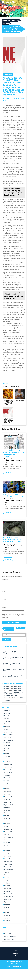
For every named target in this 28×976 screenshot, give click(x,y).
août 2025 (7, 743)
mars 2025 (7, 756)
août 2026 (7, 710)
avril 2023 (7, 818)
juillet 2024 (7, 778)
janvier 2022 (7, 859)
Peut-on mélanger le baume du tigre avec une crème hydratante (13, 675)
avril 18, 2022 (10, 499)
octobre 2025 (7, 737)
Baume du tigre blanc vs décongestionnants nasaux (10, 652)
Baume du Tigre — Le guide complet (8, 8)
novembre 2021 (8, 864)
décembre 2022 (8, 829)
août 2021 (7, 872)
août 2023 (7, 807)
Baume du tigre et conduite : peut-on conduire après (13, 658)
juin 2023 (6, 813)
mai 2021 (6, 880)
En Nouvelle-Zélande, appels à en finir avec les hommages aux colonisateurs (14, 453)
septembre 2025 (8, 740)
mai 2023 (6, 815)
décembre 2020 (8, 894)
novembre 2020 (8, 896)
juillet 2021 (7, 875)
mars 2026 (7, 724)
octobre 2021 (7, 867)
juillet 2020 (7, 907)
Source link (5, 383)
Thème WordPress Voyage (13, 961)
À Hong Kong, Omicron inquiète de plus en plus (13, 495)
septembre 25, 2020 (12, 544)
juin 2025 (6, 748)
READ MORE (9, 472)
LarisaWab (7, 686)
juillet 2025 (7, 745)
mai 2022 (6, 848)
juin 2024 (6, 780)
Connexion (7, 931)
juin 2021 (6, 877)
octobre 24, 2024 (10, 98)
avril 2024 (7, 786)
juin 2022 (6, 845)
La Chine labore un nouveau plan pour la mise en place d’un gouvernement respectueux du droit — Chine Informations (13, 693)
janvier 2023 (7, 826)
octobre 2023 (7, 802)
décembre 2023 (8, 797)
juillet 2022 (7, 842)
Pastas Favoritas (18, 686)
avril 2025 (7, 753)
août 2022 (7, 840)
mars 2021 (7, 885)
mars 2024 (7, 788)
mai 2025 (6, 751)
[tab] (25, 8)
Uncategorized (6, 23)
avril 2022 (7, 850)
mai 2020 (6, 912)
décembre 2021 (8, 861)
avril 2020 (7, 915)
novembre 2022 (8, 832)
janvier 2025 (7, 761)
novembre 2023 (8, 799)
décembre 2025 (8, 732)
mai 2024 (6, 783)
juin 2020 (6, 910)
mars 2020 (7, 918)
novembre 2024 (8, 767)
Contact (15, 955)
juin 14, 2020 (10, 459)
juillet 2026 (7, 713)
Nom (3, 591)
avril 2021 (7, 883)
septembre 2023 (8, 805)
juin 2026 (6, 716)
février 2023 (7, 823)
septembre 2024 (8, 772)
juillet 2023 (7, 810)
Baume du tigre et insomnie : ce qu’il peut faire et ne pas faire (13, 664)
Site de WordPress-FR (10, 939)
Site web (4, 607)
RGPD (15, 951)
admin (6, 100)
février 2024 (7, 791)
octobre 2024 (7, 770)
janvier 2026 (7, 729)
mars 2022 (7, 853)
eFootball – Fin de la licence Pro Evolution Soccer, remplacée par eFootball (14, 698)
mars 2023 (7, 821)
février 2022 (7, 856)
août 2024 (7, 775)
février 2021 (7, 888)
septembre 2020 (8, 902)
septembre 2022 (8, 837)
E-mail (4, 599)
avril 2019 (7, 921)
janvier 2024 (7, 794)
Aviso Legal (15, 953)
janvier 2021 (7, 891)
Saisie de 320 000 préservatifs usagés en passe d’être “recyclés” (12, 539)
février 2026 (7, 726)
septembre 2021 (8, 869)
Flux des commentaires (10, 936)
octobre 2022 (7, 834)
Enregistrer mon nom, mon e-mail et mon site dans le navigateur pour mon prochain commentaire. (13, 616)
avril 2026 (7, 721)
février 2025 (7, 759)
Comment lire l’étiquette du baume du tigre (13, 670)
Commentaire (5, 579)
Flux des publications (10, 934)
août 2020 (7, 904)
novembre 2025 (8, 734)
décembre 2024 (8, 764)
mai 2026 (6, 718)
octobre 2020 (7, 899)
